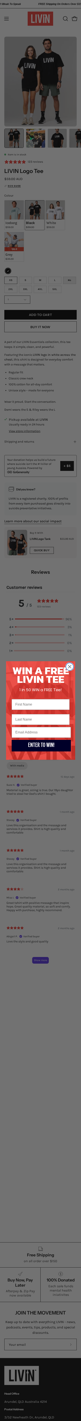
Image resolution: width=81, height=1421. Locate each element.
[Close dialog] (69, 666)
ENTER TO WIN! (41, 746)
